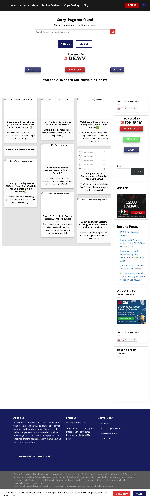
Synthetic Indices (28, 5)
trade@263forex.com (76, 422)
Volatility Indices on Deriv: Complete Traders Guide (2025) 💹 (94, 124)
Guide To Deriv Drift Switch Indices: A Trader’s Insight (57, 217)
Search (120, 166)
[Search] (144, 5)
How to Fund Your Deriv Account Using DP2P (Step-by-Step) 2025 (132, 243)
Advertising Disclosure (110, 428)
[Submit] (112, 31)
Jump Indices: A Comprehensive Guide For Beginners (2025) (94, 176)
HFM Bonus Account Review (21, 149)
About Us (105, 423)
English (123, 108)
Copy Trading (71, 5)
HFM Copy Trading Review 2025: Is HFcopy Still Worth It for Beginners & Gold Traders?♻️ (21, 187)
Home (12, 5)
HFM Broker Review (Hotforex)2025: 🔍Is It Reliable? (57, 170)
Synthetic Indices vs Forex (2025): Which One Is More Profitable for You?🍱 (20, 124)
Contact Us (84, 435)
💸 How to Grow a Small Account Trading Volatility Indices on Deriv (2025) (132, 276)
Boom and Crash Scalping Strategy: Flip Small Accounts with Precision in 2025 (94, 224)
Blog (86, 5)
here (33, 442)
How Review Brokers (110, 433)
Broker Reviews (51, 5)
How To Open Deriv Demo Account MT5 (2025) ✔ (57, 123)
